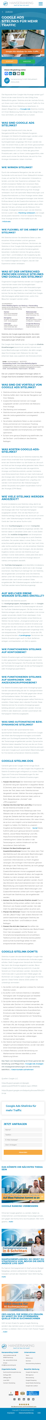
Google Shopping (31, 1380)
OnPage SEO (7, 1375)
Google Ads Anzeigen (34, 1064)
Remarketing (30, 1377)
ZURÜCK (9, 12)
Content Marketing (9, 1383)
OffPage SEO (7, 1377)
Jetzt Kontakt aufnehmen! (22, 1070)
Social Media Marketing (33, 1383)
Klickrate (6, 221)
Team (27, 1355)
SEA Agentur (30, 1375)
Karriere (28, 1361)
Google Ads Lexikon (32, 1386)
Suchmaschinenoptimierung (12, 1372)
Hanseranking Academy (33, 1363)
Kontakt (9, 61)
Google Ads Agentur (32, 1372)
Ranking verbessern (27, 213)
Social (35, 828)
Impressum (11, 1413)
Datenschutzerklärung (26, 1413)
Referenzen (29, 1358)
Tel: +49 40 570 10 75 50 (10, 1360)
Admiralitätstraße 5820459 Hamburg (9, 1356)
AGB (39, 1413)
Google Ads (25, 109)
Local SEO (6, 1380)
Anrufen (27, 61)
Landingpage (25, 635)
